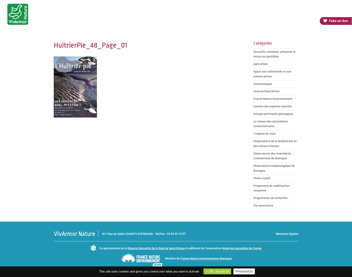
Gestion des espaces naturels (272, 106)
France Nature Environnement (272, 98)
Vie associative (263, 205)
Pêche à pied (261, 178)
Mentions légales (287, 233)
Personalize (244, 271)
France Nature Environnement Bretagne (206, 258)
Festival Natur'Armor (266, 91)
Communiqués (262, 84)
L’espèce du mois (264, 133)
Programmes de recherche (270, 198)
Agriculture (260, 64)
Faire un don (338, 21)
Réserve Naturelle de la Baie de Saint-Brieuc (156, 248)
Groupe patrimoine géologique (273, 113)
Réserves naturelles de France (242, 248)
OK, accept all (218, 271)
